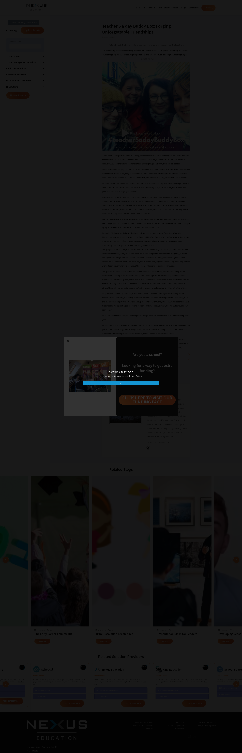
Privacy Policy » (135, 376)
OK (121, 383)
